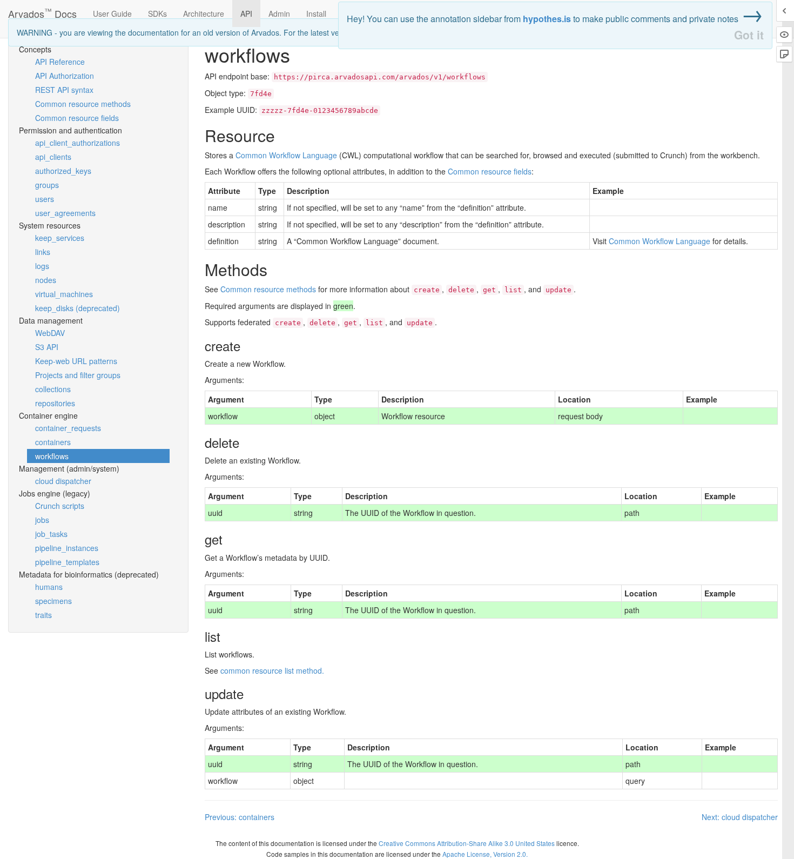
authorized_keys (63, 170)
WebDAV (50, 332)
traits (43, 614)
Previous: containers (239, 816)
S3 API (46, 346)
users (44, 198)
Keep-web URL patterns (76, 360)
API (246, 13)
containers (53, 442)
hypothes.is (547, 18)
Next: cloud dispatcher (740, 816)
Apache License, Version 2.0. (485, 853)
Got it (749, 35)
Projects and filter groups (77, 375)
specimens (53, 600)
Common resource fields (77, 117)
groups (47, 184)
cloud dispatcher (63, 480)
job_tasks (51, 533)
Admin (279, 13)
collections (53, 389)
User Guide (112, 13)
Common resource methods (83, 103)
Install (316, 13)
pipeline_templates (67, 561)
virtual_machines (64, 293)
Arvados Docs (42, 11)
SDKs (157, 13)
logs (42, 265)
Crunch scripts (59, 505)
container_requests (68, 427)
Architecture (203, 13)
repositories (55, 403)
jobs (42, 519)
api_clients (53, 156)
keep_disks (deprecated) (77, 308)
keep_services (59, 237)
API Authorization (64, 75)
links (42, 251)
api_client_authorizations (77, 142)
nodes (45, 279)
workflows (52, 456)
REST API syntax (64, 89)
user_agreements (65, 212)
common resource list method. (272, 670)
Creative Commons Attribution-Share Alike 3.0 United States (467, 843)
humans (49, 586)
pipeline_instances (66, 547)
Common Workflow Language (286, 155)
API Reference (60, 61)
